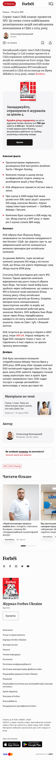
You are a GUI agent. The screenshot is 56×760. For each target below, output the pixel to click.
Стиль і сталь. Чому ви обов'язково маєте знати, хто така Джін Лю (18, 406)
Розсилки (7, 659)
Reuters (40, 73)
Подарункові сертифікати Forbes (19, 706)
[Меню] (51, 3)
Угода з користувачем (14, 635)
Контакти (8, 630)
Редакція (7, 679)
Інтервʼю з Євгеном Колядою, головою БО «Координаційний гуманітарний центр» (20, 529)
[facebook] (10, 566)
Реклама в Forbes (11, 696)
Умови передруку (11, 654)
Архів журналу (10, 691)
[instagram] (16, 566)
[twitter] (4, 566)
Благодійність (10, 701)
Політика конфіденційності (17, 664)
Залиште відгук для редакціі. (19, 455)
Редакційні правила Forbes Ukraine (20, 674)
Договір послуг (10, 645)
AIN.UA (20, 335)
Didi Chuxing (15, 466)
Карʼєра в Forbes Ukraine (14, 640)
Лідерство (9, 413)
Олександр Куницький (21, 34)
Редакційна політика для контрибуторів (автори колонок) (28, 685)
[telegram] (22, 566)
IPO (5, 466)
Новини (6, 12)
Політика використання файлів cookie (22, 669)
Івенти (6, 649)
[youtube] (28, 566)
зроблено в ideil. (44, 754)
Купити (19, 142)
